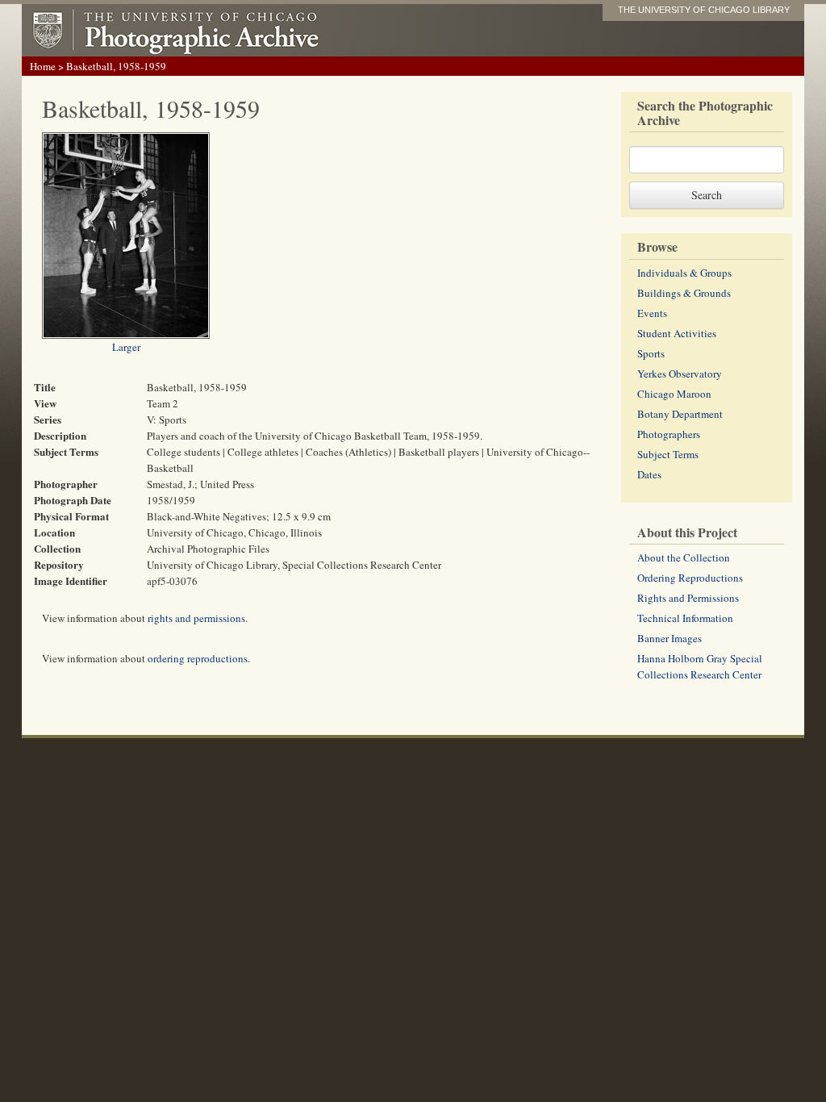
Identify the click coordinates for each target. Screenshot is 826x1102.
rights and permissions (196, 618)
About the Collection (683, 557)
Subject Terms (668, 454)
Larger (126, 347)
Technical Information (685, 618)
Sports (651, 353)
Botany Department (680, 414)
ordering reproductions (198, 658)
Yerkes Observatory (679, 373)
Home (43, 66)
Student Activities (676, 333)
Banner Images (669, 638)
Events (652, 313)
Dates (649, 474)
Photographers (668, 434)
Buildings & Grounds (684, 293)
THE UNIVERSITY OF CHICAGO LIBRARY (704, 10)
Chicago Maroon (674, 393)
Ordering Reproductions (690, 577)
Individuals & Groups (684, 272)
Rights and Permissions (688, 598)
